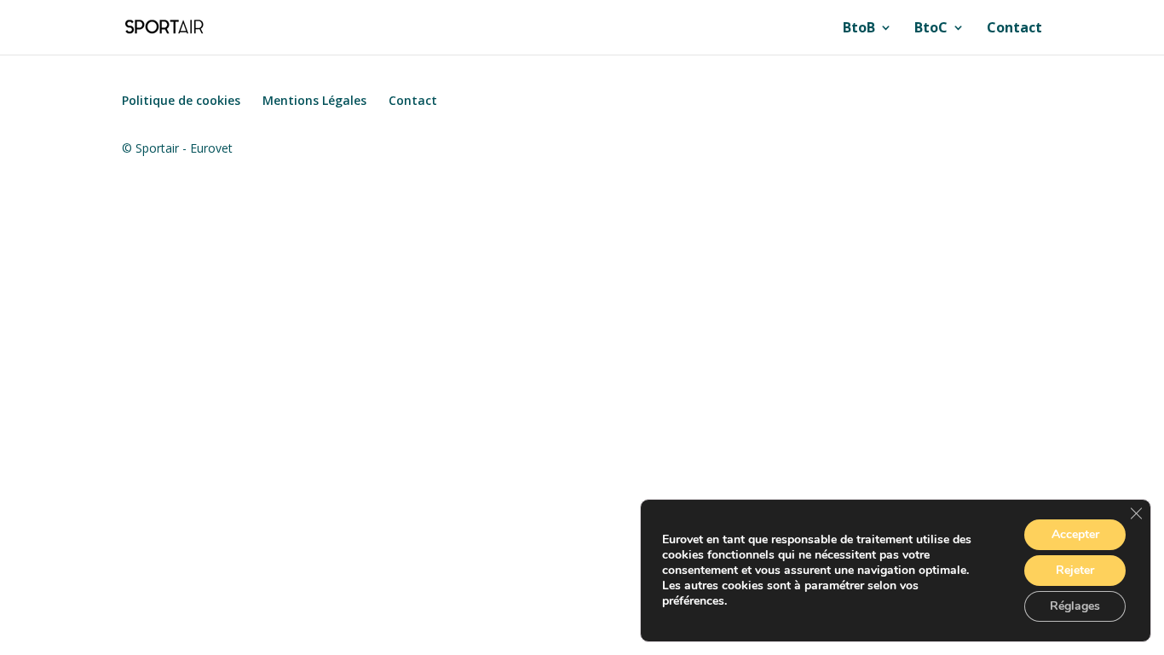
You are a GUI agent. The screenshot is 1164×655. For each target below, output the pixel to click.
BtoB (859, 29)
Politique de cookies (181, 100)
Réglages (1075, 606)
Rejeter (1075, 570)
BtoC (931, 29)
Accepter (1075, 534)
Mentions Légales (314, 100)
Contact (1014, 29)
